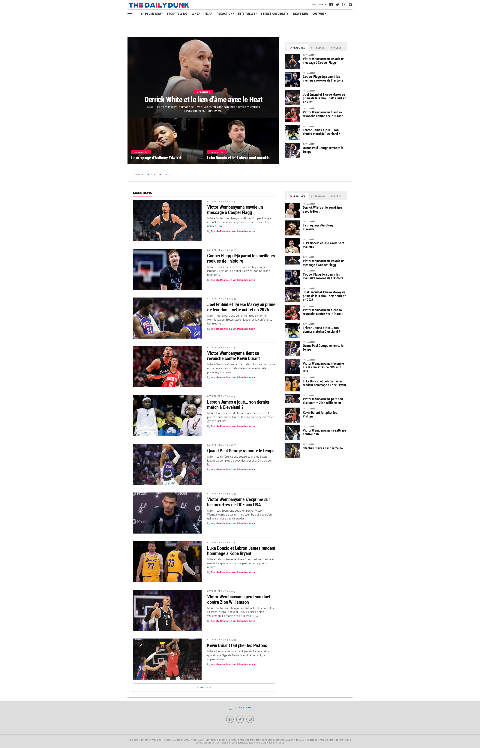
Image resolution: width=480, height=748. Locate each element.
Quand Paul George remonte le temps (323, 150)
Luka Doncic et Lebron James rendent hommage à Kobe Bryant (241, 551)
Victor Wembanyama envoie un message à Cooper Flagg (323, 60)
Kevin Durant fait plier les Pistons (237, 645)
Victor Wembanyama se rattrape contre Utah (324, 432)
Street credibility (275, 13)
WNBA (196, 13)
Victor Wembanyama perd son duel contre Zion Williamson (238, 599)
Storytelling (177, 13)
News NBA (300, 13)
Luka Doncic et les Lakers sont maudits (323, 245)
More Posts (204, 687)
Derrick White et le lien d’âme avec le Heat (322, 209)
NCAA (208, 13)
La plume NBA (151, 13)
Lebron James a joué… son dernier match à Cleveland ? (321, 132)
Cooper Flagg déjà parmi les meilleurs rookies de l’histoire (323, 78)
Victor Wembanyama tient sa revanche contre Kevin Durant (323, 114)
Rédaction (224, 13)
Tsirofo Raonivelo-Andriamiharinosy (233, 231)
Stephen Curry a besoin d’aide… (324, 448)
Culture (318, 13)
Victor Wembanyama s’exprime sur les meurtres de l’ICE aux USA (238, 502)
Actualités (214, 201)
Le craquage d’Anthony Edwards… (318, 227)
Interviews (246, 13)
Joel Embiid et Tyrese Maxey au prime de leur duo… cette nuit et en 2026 (324, 98)
